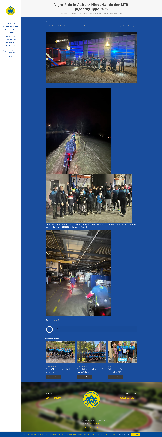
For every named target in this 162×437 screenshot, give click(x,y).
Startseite (64, 13)
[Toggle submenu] (19, 36)
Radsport (74, 13)
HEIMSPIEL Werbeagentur (94, 423)
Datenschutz (95, 427)
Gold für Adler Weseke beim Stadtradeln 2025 (119, 370)
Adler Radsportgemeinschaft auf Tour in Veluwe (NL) (90, 370)
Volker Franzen (65, 26)
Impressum (87, 427)
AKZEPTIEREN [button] (135, 434)
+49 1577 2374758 (53, 398)
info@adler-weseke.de (127, 398)
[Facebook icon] (9, 56)
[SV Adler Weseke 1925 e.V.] (10, 10)
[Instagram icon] (11, 56)
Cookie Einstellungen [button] (123, 434)
